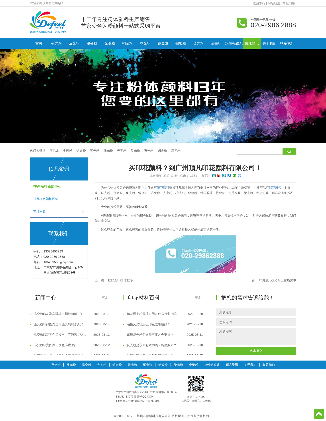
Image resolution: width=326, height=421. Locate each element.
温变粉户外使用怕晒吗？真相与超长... (71, 351)
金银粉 (216, 43)
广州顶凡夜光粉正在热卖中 (277, 280)
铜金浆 (163, 43)
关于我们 (269, 43)
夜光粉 (56, 43)
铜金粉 (127, 43)
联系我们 (287, 43)
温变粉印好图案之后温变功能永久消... (71, 320)
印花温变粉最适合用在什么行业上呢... (164, 310)
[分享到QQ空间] (214, 175)
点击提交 (256, 351)
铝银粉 (180, 43)
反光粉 (74, 43)
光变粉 (109, 43)
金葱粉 (67, 150)
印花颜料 (163, 187)
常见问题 (289, 3)
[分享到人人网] (229, 175)
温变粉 (92, 43)
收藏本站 (259, 3)
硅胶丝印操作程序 (120, 280)
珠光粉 (145, 43)
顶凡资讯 (252, 43)
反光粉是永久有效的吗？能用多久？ (164, 341)
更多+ (106, 297)
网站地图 (274, 3)
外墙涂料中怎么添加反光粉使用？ (164, 351)
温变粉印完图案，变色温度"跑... (71, 341)
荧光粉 (198, 43)
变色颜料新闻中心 (47, 186)
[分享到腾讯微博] (224, 175)
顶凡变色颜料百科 (45, 199)
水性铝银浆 (234, 43)
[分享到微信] (234, 175)
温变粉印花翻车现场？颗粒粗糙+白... (71, 310)
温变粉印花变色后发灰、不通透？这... (71, 330)
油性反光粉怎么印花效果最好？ (164, 320)
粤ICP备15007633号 (147, 401)
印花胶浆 (275, 187)
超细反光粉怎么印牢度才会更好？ (164, 330)
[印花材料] (48, 22)
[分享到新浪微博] (219, 175)
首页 (38, 43)
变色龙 (54, 150)
